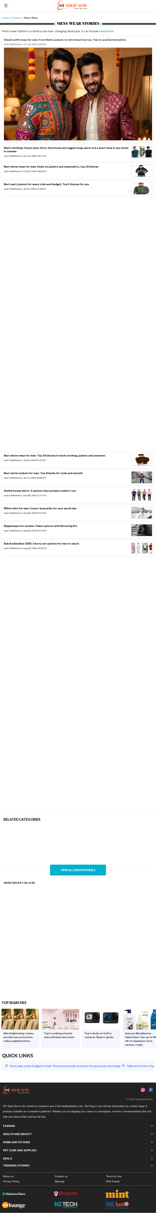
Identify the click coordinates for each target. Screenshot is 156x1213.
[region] (78, 89)
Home (5, 17)
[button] (6, 6)
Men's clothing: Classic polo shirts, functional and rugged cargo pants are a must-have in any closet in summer (66, 149)
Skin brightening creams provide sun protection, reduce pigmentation (18, 1037)
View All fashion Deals (78, 870)
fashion (16, 17)
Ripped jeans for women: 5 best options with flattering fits (40, 525)
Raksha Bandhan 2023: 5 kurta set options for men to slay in (41, 543)
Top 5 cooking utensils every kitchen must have (59, 1035)
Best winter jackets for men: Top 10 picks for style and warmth (43, 473)
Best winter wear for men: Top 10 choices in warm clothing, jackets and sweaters (54, 455)
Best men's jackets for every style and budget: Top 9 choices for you (46, 184)
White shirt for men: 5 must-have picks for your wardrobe (40, 508)
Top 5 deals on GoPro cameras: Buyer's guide (98, 1035)
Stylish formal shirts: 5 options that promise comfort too (40, 490)
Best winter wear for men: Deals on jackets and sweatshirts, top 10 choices (51, 166)
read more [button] (106, 31)
